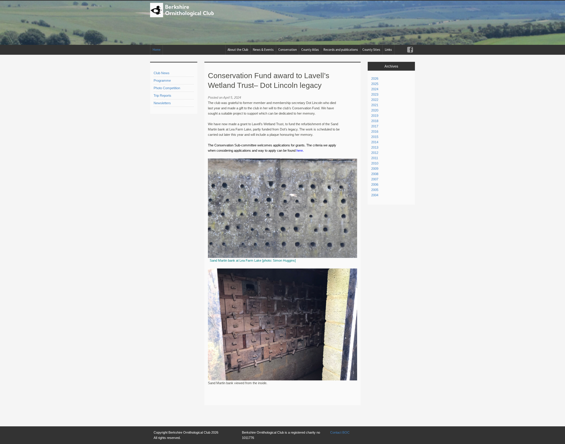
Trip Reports (162, 95)
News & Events (263, 49)
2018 (374, 121)
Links (388, 49)
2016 (374, 131)
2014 (374, 142)
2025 (374, 84)
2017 (374, 126)
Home (157, 49)
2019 (374, 115)
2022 (374, 100)
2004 (374, 195)
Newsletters (162, 103)
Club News (162, 73)
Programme (162, 80)
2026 (374, 78)
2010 (374, 163)
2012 (374, 153)
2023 (374, 94)
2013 (374, 147)
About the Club (238, 49)
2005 (374, 190)
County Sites (371, 49)
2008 (374, 174)
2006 (374, 184)
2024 (374, 89)
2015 (374, 137)
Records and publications (340, 49)
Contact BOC (340, 432)
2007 (374, 179)
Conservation (287, 49)
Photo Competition (167, 88)
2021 (374, 105)
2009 (374, 168)
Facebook (410, 50)
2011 (374, 158)
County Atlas (310, 49)
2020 (374, 110)
